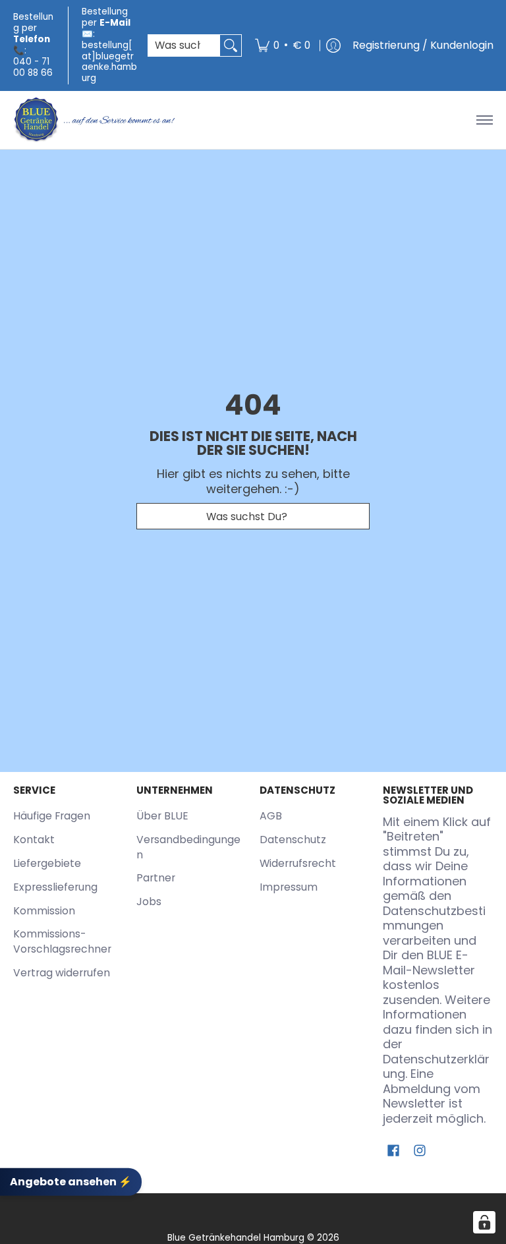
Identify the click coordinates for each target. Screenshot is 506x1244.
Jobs (148, 901)
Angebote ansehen (71, 1181)
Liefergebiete (47, 863)
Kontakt (34, 839)
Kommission (44, 910)
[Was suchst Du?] (230, 46)
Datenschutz (293, 839)
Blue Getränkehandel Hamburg (235, 1237)
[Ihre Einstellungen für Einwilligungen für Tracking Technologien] (484, 1222)
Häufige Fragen (51, 815)
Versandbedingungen (188, 847)
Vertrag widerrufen (61, 972)
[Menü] (484, 120)
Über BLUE (162, 815)
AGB (271, 815)
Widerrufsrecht (298, 863)
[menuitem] (282, 45)
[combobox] (184, 46)
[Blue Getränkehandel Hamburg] (95, 120)
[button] (393, 1151)
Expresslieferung (55, 887)
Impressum (289, 887)
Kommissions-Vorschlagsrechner (62, 941)
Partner (155, 877)
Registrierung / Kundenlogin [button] (422, 45)
